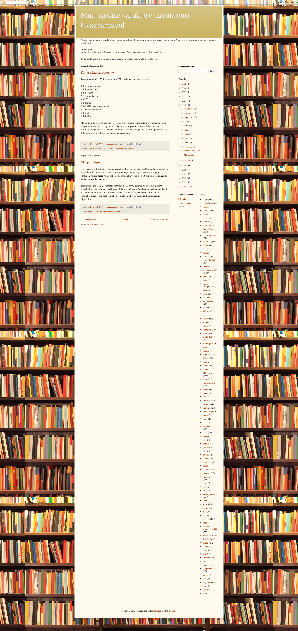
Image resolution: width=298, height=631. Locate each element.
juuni (187, 129)
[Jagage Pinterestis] (140, 144)
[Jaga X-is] (134, 144)
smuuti (206, 515)
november (189, 112)
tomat (205, 553)
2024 (184, 88)
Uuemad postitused (89, 219)
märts (187, 142)
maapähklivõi (209, 382)
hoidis (205, 256)
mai (186, 134)
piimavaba (207, 447)
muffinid (206, 407)
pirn (205, 450)
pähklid (206, 469)
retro (205, 483)
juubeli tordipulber (208, 285)
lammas (206, 365)
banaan (206, 214)
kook (205, 333)
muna (205, 415)
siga (204, 511)
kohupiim (207, 329)
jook (205, 280)
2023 (184, 92)
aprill (187, 138)
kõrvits (206, 350)
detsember (189, 108)
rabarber (206, 473)
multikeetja (208, 411)
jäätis (205, 293)
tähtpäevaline (208, 568)
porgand (107, 148)
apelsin (206, 206)
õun (204, 585)
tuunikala (207, 564)
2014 (184, 186)
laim (205, 361)
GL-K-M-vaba (209, 235)
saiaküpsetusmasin (210, 495)
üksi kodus (207, 589)
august (188, 121)
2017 (184, 173)
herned (206, 252)
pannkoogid (208, 426)
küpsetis (206, 354)
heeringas (207, 249)
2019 (184, 165)
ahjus (90, 211)
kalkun (206, 311)
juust (205, 290)
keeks (205, 322)
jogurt (205, 276)
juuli (187, 125)
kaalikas (206, 297)
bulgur (206, 221)
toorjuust (207, 557)
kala (205, 307)
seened (206, 504)
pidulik (206, 443)
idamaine (207, 266)
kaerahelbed (208, 301)
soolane (206, 518)
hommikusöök (209, 260)
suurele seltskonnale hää (125, 148)
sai (204, 490)
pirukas (206, 454)
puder (205, 465)
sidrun (205, 507)
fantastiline (92, 148)
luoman (157, 610)
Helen (184, 199)
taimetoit (207, 542)
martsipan (207, 400)
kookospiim (208, 343)
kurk (205, 347)
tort (204, 561)
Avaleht (124, 219)
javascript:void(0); (210, 271)
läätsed (206, 379)
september (189, 117)
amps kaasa (208, 203)
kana (205, 314)
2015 (184, 182)
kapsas (100, 148)
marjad (123, 211)
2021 (184, 100)
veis (204, 578)
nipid (205, 418)
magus (117, 211)
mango (206, 392)
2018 (184, 169)
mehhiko (207, 404)
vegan (205, 574)
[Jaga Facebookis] (137, 144)
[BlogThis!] (131, 144)
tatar (205, 550)
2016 (184, 178)
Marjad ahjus (90, 161)
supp (205, 522)
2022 (184, 96)
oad (204, 422)
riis (204, 486)
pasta (205, 432)
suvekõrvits (208, 535)
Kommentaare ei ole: (114, 144)
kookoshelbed (209, 337)
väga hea (207, 582)
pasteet (206, 436)
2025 (184, 83)
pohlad (206, 458)
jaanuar (188, 160)
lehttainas (207, 369)
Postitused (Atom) (98, 224)
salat (113, 148)
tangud (206, 546)
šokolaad (207, 539)
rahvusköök (208, 476)
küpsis (205, 358)
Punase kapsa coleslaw (98, 72)
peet (205, 439)
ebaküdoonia (208, 225)
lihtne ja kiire (108, 211)
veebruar (189, 146)
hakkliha (206, 241)
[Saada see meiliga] (128, 144)
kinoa (205, 325)
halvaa (206, 245)
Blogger (172, 610)
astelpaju (207, 210)
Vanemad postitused (159, 219)
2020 (184, 104)
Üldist (205, 593)
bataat (205, 217)
